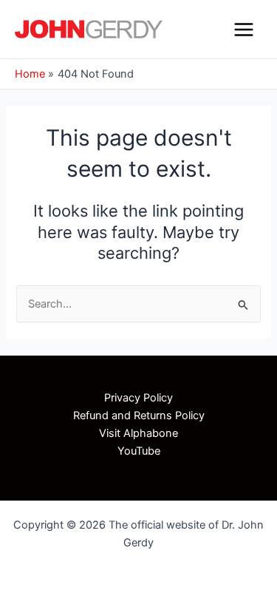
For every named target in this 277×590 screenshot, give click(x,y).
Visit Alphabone (138, 433)
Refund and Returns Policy (139, 415)
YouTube (138, 451)
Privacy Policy (138, 397)
